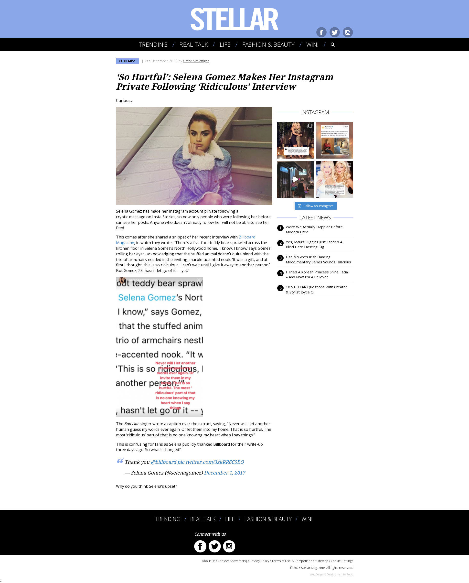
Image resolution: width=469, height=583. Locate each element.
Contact (223, 561)
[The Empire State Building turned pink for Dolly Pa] (295, 179)
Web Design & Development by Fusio (331, 574)
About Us (208, 561)
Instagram (348, 32)
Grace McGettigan (196, 61)
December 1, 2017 (224, 473)
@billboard (163, 462)
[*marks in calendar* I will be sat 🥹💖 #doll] (334, 140)
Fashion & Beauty (268, 44)
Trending (153, 44)
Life (225, 44)
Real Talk (193, 44)
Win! (312, 44)
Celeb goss (127, 61)
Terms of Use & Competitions (293, 561)
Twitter (335, 32)
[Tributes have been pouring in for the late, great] (334, 179)
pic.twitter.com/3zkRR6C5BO (210, 462)
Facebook (321, 32)
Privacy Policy (259, 561)
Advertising (239, 561)
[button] (329, 44)
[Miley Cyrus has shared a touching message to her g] (295, 140)
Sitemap (322, 561)
